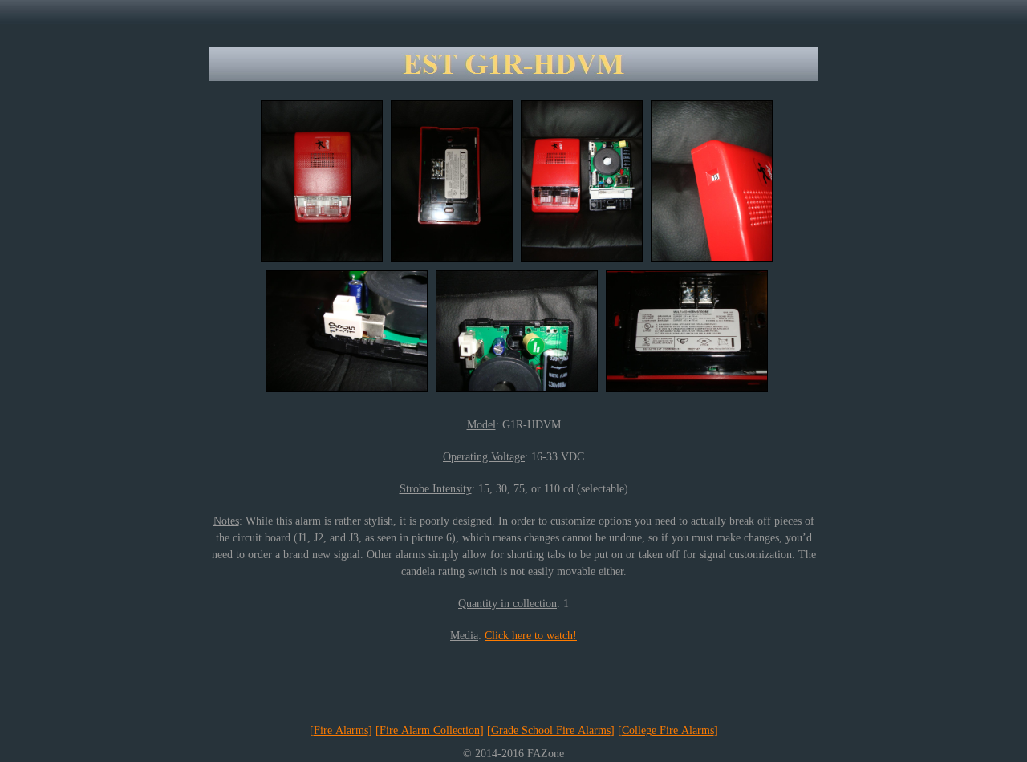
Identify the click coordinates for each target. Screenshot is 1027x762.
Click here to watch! (531, 636)
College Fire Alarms (668, 730)
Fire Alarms (341, 730)
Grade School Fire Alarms (551, 730)
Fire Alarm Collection (430, 730)
